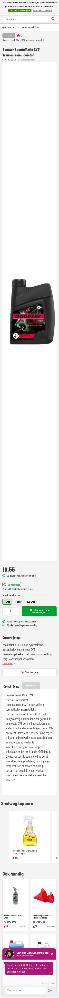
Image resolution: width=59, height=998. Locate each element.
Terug (9, 35)
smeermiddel (26, 709)
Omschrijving (11, 686)
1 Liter (7, 601)
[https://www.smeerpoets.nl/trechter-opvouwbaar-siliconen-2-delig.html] (43, 896)
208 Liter (31, 601)
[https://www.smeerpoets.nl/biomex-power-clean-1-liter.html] (15, 896)
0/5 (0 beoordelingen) (26, 59)
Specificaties (31, 685)
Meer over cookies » (42, 10)
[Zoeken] (53, 19)
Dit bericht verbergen (20, 10)
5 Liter (18, 601)
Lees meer (7, 663)
